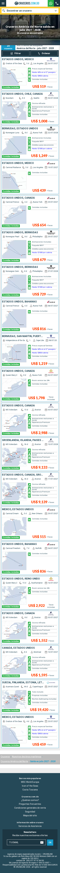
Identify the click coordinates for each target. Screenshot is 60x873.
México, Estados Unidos (18, 509)
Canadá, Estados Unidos (18, 648)
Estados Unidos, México (18, 59)
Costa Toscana (30, 789)
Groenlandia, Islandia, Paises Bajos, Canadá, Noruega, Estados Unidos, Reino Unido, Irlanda (23, 440)
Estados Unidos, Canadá (18, 198)
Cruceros (5, 756)
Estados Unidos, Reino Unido (21, 578)
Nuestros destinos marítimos (26, 756)
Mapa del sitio (30, 815)
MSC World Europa (30, 782)
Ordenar (46, 53)
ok (50, 842)
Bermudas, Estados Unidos (20, 128)
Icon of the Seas (30, 786)
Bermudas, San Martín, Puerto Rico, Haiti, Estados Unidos (23, 336)
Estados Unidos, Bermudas (20, 232)
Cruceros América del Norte (14, 761)
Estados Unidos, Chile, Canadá (22, 94)
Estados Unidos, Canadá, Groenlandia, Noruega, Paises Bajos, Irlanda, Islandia (23, 475)
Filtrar (17, 53)
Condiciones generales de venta (30, 808)
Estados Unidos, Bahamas (19, 301)
